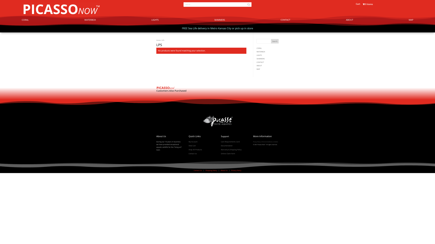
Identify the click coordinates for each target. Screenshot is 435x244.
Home (158, 40)
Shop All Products (195, 150)
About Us (224, 170)
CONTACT (285, 20)
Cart (358, 4)
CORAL (25, 20)
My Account (193, 142)
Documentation (227, 146)
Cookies (276, 142)
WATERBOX (90, 20)
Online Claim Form (228, 153)
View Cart (192, 146)
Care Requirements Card (230, 142)
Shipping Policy (211, 170)
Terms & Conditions (267, 142)
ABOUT (349, 20)
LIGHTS (155, 20)
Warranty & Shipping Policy (231, 150)
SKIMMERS (219, 20)
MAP (411, 20)
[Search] (248, 4)
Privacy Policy (256, 142)
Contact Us (193, 153)
